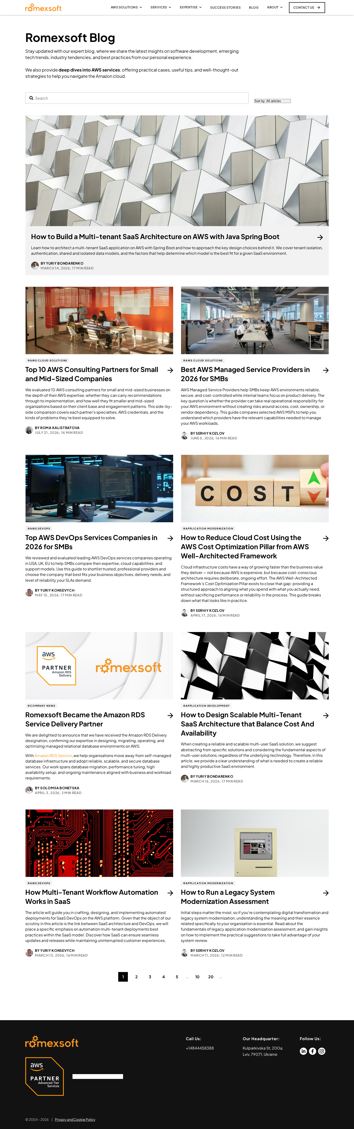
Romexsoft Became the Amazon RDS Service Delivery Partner (85, 719)
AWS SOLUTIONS (124, 7)
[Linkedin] (303, 1051)
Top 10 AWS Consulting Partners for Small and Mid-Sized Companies (91, 374)
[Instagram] (321, 1051)
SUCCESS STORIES (225, 7)
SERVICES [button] (159, 7)
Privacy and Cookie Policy (75, 1119)
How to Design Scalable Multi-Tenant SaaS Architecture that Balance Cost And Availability (247, 723)
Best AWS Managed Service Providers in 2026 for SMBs (245, 374)
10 (197, 976)
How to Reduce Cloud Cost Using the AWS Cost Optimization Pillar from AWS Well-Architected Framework (245, 546)
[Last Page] (231, 977)
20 (210, 976)
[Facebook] (312, 1051)
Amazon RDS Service (53, 755)
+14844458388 (200, 1048)
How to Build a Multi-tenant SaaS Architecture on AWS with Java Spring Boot (155, 236)
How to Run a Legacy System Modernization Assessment (228, 896)
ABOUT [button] (273, 7)
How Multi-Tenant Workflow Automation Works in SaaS (91, 896)
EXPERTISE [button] (189, 7)
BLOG (254, 7)
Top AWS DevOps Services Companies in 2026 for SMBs (91, 542)
